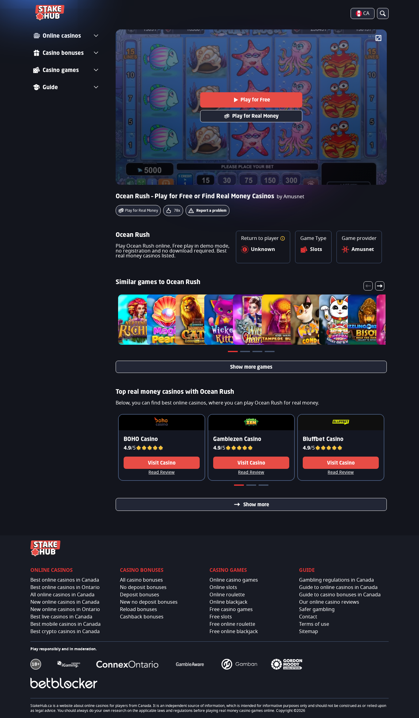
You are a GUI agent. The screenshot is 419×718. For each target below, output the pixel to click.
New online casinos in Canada (64, 602)
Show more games (251, 366)
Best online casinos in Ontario (65, 587)
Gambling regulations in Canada (336, 580)
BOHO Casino (141, 439)
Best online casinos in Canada (64, 580)
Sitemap (308, 631)
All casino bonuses (141, 580)
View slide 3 (257, 352)
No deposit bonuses (143, 587)
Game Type (313, 238)
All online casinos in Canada (62, 594)
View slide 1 (233, 352)
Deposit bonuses (139, 594)
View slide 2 (245, 352)
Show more (256, 504)
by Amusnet (290, 196)
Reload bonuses (138, 609)
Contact (308, 616)
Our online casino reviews (329, 602)
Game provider (359, 238)
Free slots (221, 616)
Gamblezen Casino (237, 439)
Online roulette (227, 594)
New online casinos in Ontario (65, 609)
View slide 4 (270, 352)
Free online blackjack (234, 631)
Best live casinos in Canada (61, 616)
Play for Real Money (255, 115)
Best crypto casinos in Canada (65, 631)
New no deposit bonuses (149, 602)
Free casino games (231, 609)
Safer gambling (317, 609)
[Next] (379, 286)
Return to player (260, 238)
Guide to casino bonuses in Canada (340, 594)
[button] (282, 238)
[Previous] (368, 286)
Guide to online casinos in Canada (338, 587)
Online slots (223, 587)
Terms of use (314, 624)
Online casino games (234, 580)
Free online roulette (232, 624)
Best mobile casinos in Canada (65, 624)
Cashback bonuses (141, 616)
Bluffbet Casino (323, 439)
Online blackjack (229, 602)
